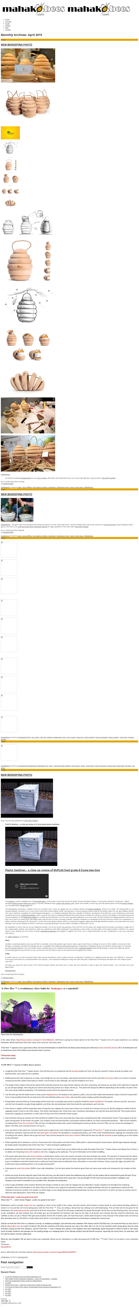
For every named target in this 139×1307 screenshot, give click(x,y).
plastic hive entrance (63, 903)
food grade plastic (39, 901)
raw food (128, 766)
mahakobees (5, 474)
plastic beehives (13, 937)
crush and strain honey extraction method (32, 527)
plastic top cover (29, 903)
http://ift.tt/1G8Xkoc (31, 821)
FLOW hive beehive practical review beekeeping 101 (23, 1277)
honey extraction (101, 766)
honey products (113, 737)
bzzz (68, 737)
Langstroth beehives (28, 915)
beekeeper (52, 487)
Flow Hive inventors (26, 1123)
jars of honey (42, 478)
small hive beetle (23, 1168)
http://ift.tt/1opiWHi (108, 478)
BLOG (7, 19)
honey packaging (101, 737)
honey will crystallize (32, 1152)
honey (72, 487)
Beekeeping (57, 737)
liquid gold (120, 766)
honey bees (79, 487)
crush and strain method (62, 766)
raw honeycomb (110, 525)
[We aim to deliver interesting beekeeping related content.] (33, 16)
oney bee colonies (73, 1135)
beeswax (75, 1071)
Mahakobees (88, 487)
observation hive (13, 1226)
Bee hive (43, 737)
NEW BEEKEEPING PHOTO (16, 44)
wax (63, 1097)
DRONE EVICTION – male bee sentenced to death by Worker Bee (28, 1285)
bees (67, 487)
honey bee (79, 737)
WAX (6, 28)
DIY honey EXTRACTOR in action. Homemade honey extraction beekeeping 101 (33, 1287)
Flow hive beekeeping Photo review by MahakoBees (23, 1281)
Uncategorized (22, 737)
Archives (4, 1299)
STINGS (8, 30)
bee (29, 737)
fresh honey (75, 766)
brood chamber (127, 903)
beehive (45, 487)
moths (67, 1097)
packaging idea (25, 478)
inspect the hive (30, 1205)
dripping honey (52, 1094)
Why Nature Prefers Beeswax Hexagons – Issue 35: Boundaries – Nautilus (31, 1279)
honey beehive (89, 737)
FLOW (7, 24)
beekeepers (57, 988)
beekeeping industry (30, 917)
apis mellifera (27, 487)
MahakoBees (5, 525)
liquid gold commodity (48, 1133)
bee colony (35, 737)
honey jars (109, 1078)
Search (3, 1267)
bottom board (17, 903)
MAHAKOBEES (8, 484)
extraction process (111, 1048)
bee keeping (37, 487)
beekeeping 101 (42, 766)
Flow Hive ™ (99, 1130)
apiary (19, 487)
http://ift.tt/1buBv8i (81, 527)
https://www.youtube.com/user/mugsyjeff (48, 1252)
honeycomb (112, 766)
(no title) (8, 1283)
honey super (24, 905)
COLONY (8, 22)
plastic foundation (94, 909)
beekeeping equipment (49, 931)
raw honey (123, 737)
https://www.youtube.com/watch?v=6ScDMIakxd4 (35, 1040)
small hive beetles (85, 948)
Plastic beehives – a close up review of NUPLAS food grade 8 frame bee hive (52, 870)
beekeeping (61, 487)
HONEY (7, 26)
